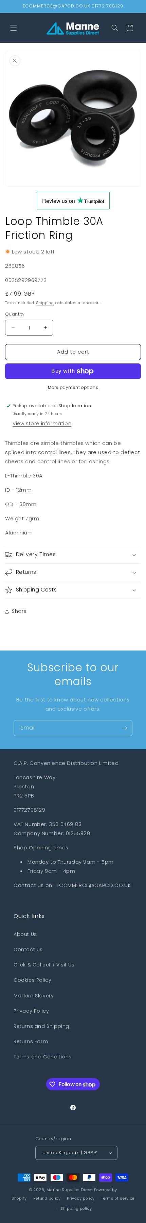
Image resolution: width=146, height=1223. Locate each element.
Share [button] (19, 611)
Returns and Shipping (41, 1026)
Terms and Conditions (43, 1056)
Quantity (14, 314)
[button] (13, 27)
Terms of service (117, 1198)
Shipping (45, 302)
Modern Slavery (34, 995)
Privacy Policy (31, 1011)
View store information (42, 423)
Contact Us (28, 949)
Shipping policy (76, 1208)
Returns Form (31, 1041)
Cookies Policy (32, 980)
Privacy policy (81, 1198)
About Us (25, 934)
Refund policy (47, 1198)
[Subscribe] (124, 728)
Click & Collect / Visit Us (44, 964)
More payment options (73, 387)
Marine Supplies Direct (70, 1189)
